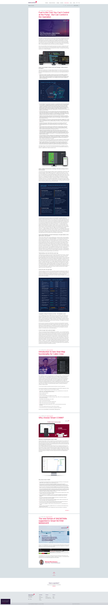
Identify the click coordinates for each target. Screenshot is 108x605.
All (63, 5)
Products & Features (76, 5)
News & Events (67, 2)
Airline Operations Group (48, 598)
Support (53, 597)
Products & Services (52, 2)
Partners (40, 598)
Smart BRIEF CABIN (53, 409)
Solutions (46, 2)
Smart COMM (48, 172)
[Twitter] (76, 2)
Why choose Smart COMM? (51, 418)
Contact (74, 2)
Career (71, 2)
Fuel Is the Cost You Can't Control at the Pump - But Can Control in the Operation (54, 14)
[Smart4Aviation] (32, 2)
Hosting (53, 596)
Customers (61, 2)
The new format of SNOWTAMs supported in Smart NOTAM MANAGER (53, 520)
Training (53, 598)
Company (58, 2)
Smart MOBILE (46, 409)
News (65, 5)
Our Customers (41, 597)
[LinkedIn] (79, 2)
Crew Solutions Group (48, 597)
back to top (54, 575)
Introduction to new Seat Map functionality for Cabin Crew (52, 353)
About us (40, 596)
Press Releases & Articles (70, 5)
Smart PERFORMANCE (53, 238)
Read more (66, 510)
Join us (40, 599)
